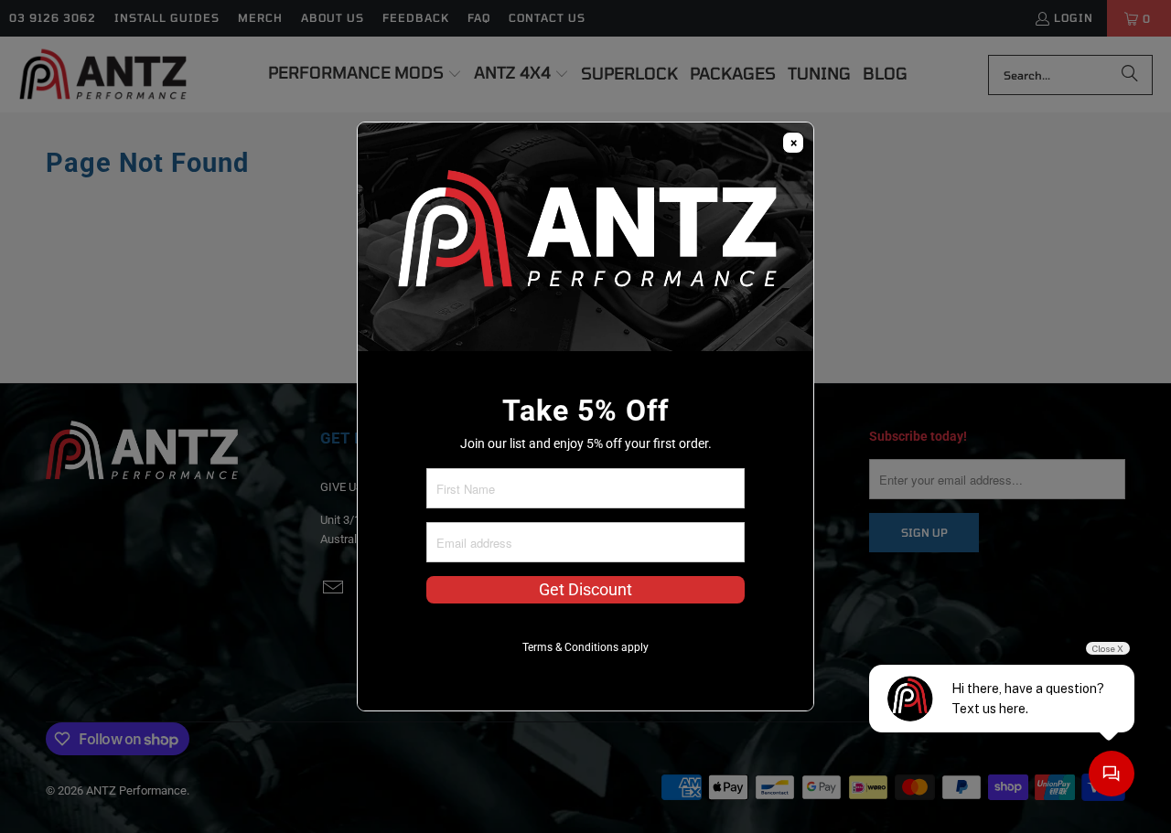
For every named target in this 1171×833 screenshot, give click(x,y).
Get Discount (585, 590)
